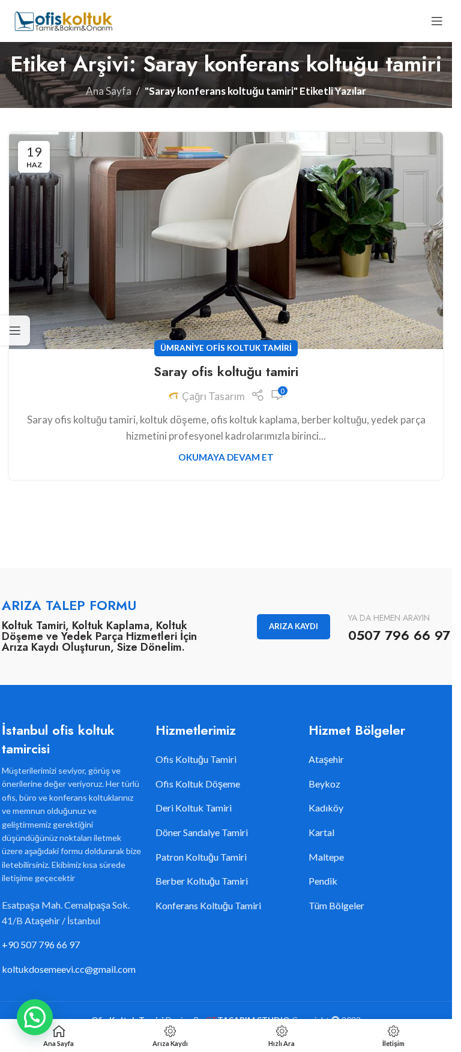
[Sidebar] (15, 330)
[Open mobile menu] (437, 21)
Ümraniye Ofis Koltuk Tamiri (226, 348)
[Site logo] (62, 19)
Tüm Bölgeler (336, 905)
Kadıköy (326, 807)
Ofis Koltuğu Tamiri (196, 759)
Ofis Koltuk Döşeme (197, 783)
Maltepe (326, 856)
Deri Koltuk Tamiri (193, 807)
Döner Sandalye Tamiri (201, 832)
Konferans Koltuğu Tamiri (208, 905)
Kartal (321, 832)
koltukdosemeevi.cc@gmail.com (69, 969)
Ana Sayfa (108, 91)
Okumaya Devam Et (226, 457)
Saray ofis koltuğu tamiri (226, 371)
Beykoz (324, 783)
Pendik (323, 880)
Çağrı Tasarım (213, 396)
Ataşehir (326, 759)
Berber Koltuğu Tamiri (201, 880)
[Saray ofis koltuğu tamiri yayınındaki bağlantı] (226, 240)
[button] (35, 1017)
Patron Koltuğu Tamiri (201, 856)
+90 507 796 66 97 (41, 944)
